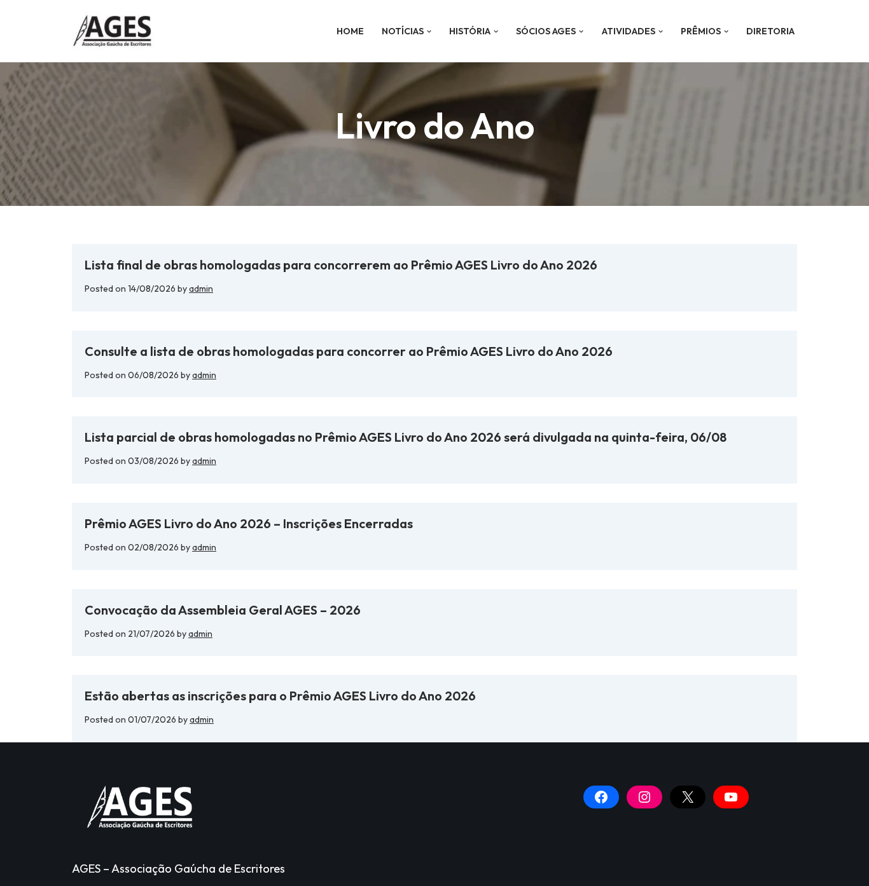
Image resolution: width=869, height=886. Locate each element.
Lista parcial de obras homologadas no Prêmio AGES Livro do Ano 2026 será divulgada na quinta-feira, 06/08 (407, 437)
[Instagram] (644, 797)
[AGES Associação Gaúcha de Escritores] (116, 31)
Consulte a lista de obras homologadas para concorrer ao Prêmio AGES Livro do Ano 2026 (349, 351)
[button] (429, 31)
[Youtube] (731, 797)
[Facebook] (601, 797)
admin (201, 288)
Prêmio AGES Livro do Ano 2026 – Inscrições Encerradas (249, 523)
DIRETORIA (770, 31)
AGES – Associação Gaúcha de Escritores (178, 868)
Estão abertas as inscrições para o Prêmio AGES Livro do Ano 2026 (280, 696)
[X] (688, 797)
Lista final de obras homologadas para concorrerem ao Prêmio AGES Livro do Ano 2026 (341, 265)
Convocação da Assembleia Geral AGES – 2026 (223, 610)
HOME (350, 31)
